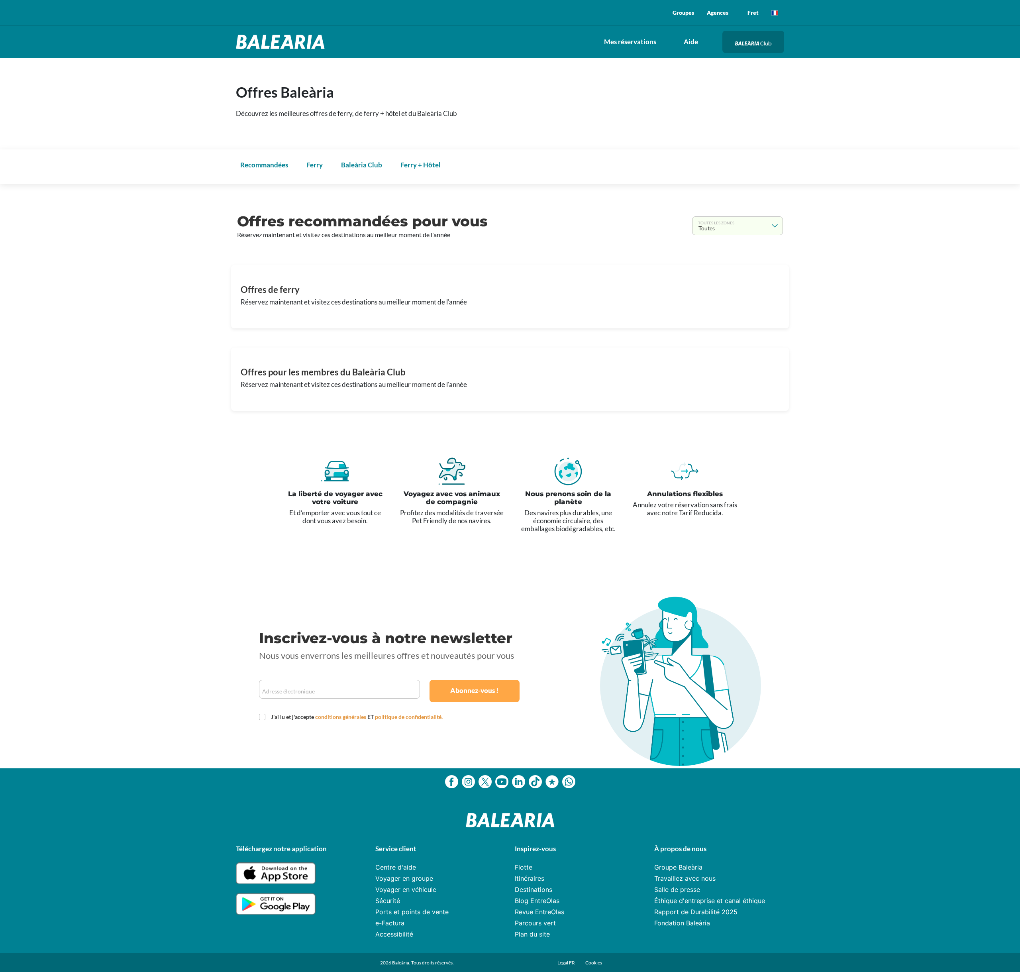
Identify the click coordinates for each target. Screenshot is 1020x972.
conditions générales (341, 716)
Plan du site (532, 934)
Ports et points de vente (412, 912)
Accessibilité (394, 934)
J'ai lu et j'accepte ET (357, 716)
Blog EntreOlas (537, 901)
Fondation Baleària (682, 923)
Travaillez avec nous (685, 878)
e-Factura (389, 923)
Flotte (523, 867)
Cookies (593, 963)
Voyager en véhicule (405, 889)
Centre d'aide (395, 867)
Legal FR (566, 963)
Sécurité (387, 901)
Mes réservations (630, 41)
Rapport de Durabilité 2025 (696, 912)
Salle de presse (677, 889)
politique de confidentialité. (409, 716)
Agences (717, 12)
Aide (691, 41)
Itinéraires (529, 878)
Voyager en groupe (404, 878)
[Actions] (774, 13)
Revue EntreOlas (539, 912)
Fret (753, 12)
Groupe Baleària (678, 867)
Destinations (533, 889)
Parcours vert (535, 923)
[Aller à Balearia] (282, 42)
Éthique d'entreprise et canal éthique (709, 901)
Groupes (683, 12)
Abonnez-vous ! (474, 690)
